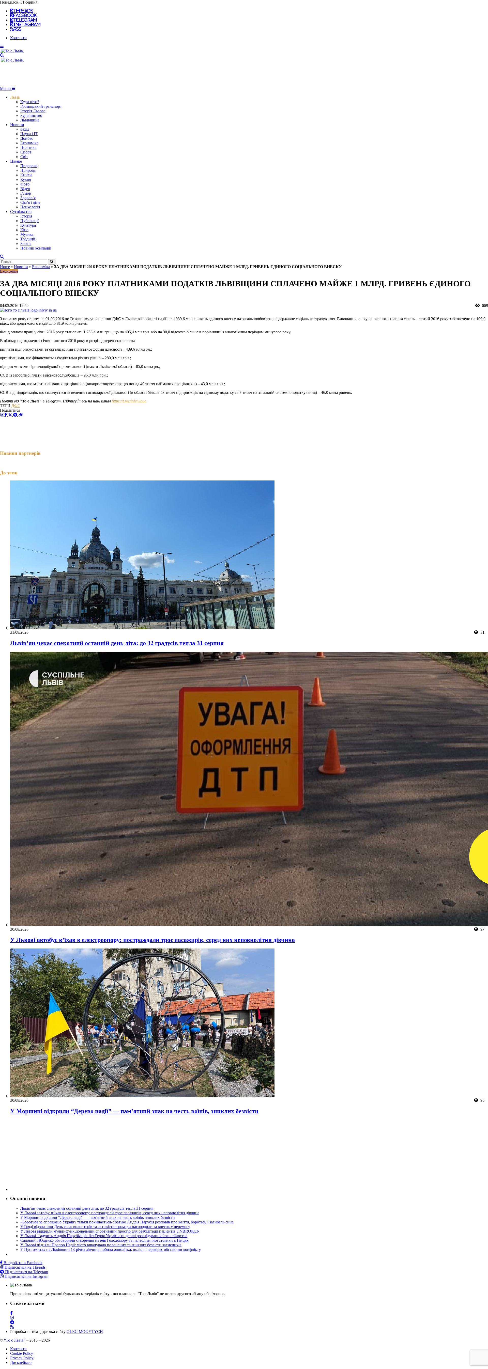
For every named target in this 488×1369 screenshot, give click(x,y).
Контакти (18, 38)
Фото (24, 184)
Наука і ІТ (29, 134)
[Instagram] (12, 1318)
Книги (26, 175)
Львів (15, 97)
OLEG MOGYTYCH (85, 1331)
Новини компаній (35, 248)
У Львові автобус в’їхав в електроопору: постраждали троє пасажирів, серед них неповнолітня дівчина (152, 940)
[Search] (2, 55)
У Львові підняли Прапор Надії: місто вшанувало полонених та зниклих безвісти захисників (100, 1245)
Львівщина (29, 120)
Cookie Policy (21, 1353)
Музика (27, 234)
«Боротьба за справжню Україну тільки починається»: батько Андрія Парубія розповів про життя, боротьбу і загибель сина (127, 1222)
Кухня (25, 179)
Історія (26, 216)
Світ (24, 156)
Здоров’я (28, 198)
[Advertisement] (92, 74)
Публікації (29, 221)
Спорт (25, 152)
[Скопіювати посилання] (20, 415)
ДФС (15, 405)
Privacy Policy (22, 1358)
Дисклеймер (21, 1362)
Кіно (24, 230)
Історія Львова (32, 111)
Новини (17, 124)
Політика (28, 147)
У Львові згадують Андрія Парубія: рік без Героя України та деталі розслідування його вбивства (103, 1236)
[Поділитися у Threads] (2, 415)
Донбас (26, 138)
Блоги (25, 243)
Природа (28, 170)
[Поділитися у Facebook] (6, 415)
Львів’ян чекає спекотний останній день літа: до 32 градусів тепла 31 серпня (117, 643)
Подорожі (28, 166)
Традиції (27, 239)
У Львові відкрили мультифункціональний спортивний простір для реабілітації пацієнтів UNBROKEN (110, 1231)
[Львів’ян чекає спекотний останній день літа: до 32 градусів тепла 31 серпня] (142, 628)
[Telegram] (12, 1322)
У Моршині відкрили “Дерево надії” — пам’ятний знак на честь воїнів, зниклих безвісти (134, 1111)
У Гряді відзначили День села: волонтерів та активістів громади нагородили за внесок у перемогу (105, 1226)
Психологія (30, 207)
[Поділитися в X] (10, 415)
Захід (24, 129)
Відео (25, 188)
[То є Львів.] (12, 51)
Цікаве (16, 161)
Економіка (29, 143)
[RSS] (12, 1327)
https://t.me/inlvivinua (129, 401)
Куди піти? (29, 102)
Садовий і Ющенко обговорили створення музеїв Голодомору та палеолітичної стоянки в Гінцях (104, 1240)
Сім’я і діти (30, 202)
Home (5, 267)
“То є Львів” (14, 1340)
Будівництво (31, 115)
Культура (28, 225)
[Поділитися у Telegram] (15, 415)
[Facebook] (11, 1313)
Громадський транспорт (41, 106)
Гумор (25, 193)
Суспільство (21, 211)
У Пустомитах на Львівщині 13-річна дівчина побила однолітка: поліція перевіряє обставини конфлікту (110, 1249)
